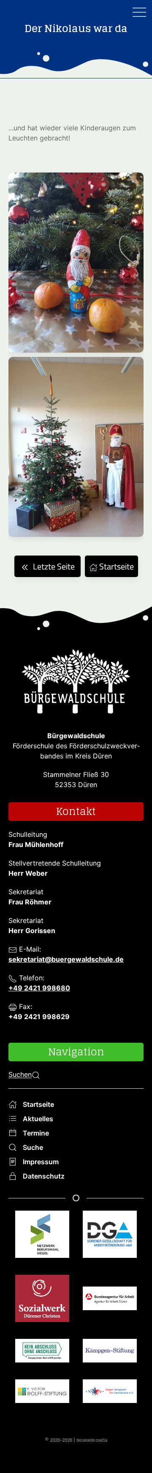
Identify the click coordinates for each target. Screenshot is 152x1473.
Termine (36, 1133)
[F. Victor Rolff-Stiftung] (42, 1399)
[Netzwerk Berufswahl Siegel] (42, 1243)
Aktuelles (38, 1118)
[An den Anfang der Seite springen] (135, 1456)
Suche (33, 1147)
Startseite (116, 566)
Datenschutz (44, 1176)
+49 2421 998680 (39, 988)
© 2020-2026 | (76, 1440)
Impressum (41, 1161)
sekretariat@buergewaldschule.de (66, 959)
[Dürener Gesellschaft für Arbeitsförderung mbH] (110, 1243)
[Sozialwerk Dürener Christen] (42, 1307)
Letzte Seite (53, 566)
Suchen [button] (20, 1075)
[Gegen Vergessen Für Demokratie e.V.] (110, 1399)
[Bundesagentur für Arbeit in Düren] (110, 1307)
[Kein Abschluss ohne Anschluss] (42, 1359)
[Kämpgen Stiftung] (110, 1359)
